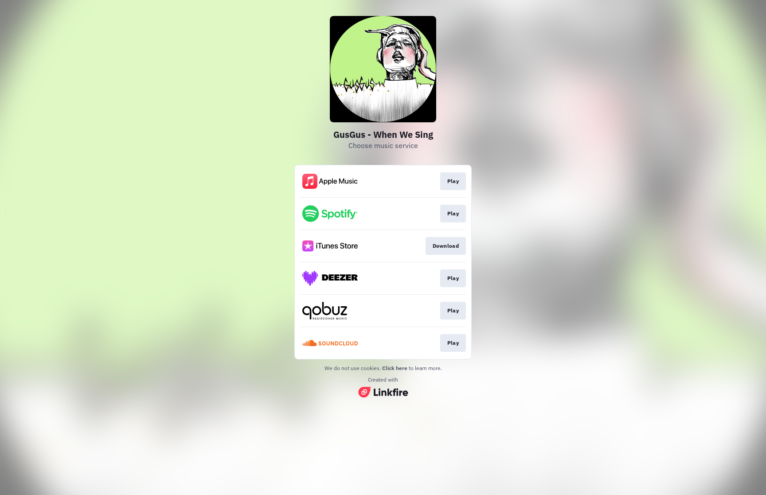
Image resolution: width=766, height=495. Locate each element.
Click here (394, 368)
